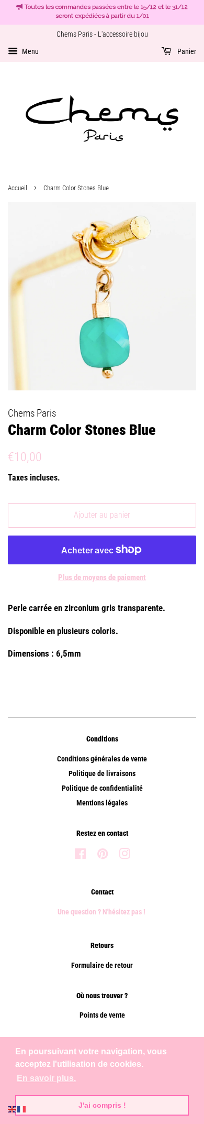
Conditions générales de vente (102, 759)
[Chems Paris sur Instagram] (124, 856)
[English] (12, 1108)
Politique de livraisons (102, 773)
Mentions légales (102, 803)
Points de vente (102, 1015)
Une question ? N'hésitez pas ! (102, 912)
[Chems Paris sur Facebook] (80, 856)
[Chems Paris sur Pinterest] (102, 856)
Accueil (17, 188)
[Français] (22, 1108)
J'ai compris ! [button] (102, 1105)
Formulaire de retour (102, 965)
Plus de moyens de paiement (102, 577)
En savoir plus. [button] (46, 1078)
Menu (29, 51)
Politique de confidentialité (102, 788)
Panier (186, 51)
